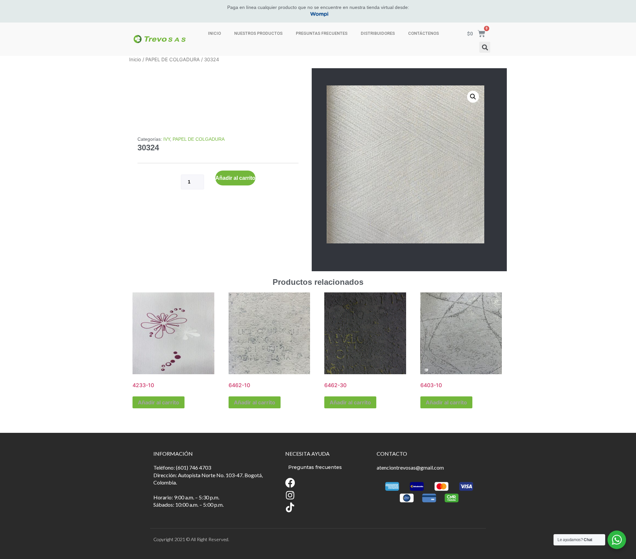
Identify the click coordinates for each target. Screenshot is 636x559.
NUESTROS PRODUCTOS (258, 33)
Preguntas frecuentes (321, 33)
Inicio (214, 33)
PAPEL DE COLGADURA (172, 60)
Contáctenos (423, 33)
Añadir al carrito (235, 178)
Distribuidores (378, 33)
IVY (166, 139)
